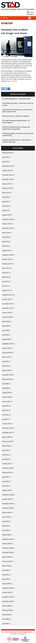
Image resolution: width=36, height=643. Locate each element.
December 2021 (7, 432)
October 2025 (6, 592)
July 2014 (5, 162)
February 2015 (6, 188)
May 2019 (5, 361)
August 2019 (6, 370)
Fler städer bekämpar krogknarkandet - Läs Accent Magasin (16, 121)
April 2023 (5, 477)
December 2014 (7, 179)
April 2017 (5, 273)
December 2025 (7, 601)
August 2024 (6, 535)
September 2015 (7, 219)
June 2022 (5, 459)
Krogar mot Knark (12, 81)
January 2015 (6, 184)
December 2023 (7, 508)
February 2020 (6, 379)
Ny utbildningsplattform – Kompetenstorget (16, 99)
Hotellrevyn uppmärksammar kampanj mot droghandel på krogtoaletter (16, 128)
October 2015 (6, 224)
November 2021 (7, 428)
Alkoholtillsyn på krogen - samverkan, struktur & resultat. (17, 104)
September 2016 (7, 255)
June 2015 (5, 206)
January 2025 (6, 557)
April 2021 (5, 406)
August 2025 (6, 583)
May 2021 (5, 410)
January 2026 (6, 606)
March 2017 (6, 268)
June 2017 (5, 281)
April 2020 (5, 384)
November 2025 (7, 597)
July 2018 (5, 335)
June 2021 (5, 415)
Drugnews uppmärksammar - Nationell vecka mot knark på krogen (16, 141)
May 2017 (5, 277)
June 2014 (5, 157)
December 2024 (7, 552)
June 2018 (5, 330)
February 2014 (6, 153)
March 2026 (6, 615)
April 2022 (5, 450)
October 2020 (6, 397)
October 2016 (6, 259)
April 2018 (5, 326)
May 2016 (5, 241)
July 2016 (5, 246)
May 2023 (5, 481)
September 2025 (7, 588)
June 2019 (5, 366)
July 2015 (5, 210)
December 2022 (7, 468)
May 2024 (5, 526)
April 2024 (5, 521)
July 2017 (5, 286)
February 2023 (6, 472)
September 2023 (7, 495)
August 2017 (6, 290)
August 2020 (6, 392)
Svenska (31, 12)
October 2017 (6, 299)
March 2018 (6, 321)
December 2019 (7, 375)
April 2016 (5, 237)
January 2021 (6, 401)
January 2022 (6, 437)
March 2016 (6, 233)
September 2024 (7, 539)
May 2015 (5, 201)
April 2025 (5, 570)
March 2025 (6, 566)
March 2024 (6, 517)
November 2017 (7, 304)
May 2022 (5, 455)
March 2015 (6, 193)
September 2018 (7, 344)
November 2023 (7, 504)
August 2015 (6, 215)
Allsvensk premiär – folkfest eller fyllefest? (15, 116)
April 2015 (5, 197)
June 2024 (5, 530)
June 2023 (5, 486)
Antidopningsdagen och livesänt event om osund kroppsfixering (17, 134)
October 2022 (6, 464)
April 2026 (5, 619)
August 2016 (6, 250)
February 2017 (6, 264)
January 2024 (6, 512)
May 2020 (5, 388)
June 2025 (5, 579)
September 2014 (7, 166)
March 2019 (6, 357)
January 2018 (6, 313)
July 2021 (5, 419)
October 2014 (6, 170)
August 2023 (6, 490)
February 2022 (6, 441)
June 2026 (5, 623)
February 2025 (6, 561)
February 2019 (6, 353)
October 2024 (6, 544)
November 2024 (7, 548)
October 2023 (6, 499)
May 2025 (5, 575)
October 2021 (6, 424)
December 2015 (7, 228)
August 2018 (6, 339)
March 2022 (6, 446)
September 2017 (7, 295)
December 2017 (7, 308)
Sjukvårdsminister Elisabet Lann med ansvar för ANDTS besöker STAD (17, 111)
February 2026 (6, 610)
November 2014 (7, 175)
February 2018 (6, 317)
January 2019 (6, 348)
